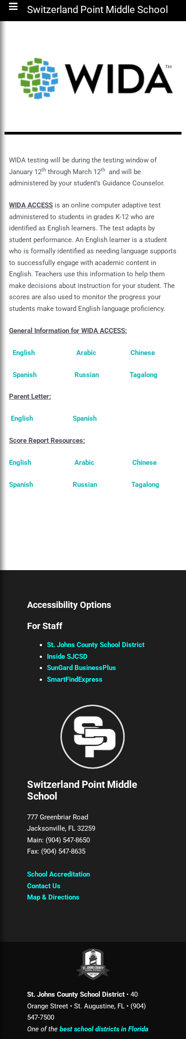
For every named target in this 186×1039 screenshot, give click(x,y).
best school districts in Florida (104, 1029)
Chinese (142, 353)
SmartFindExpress (74, 679)
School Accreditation (58, 874)
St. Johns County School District (95, 645)
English (24, 353)
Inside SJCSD (67, 656)
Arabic (86, 353)
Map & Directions (53, 897)
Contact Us (43, 886)
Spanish (25, 375)
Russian (86, 375)
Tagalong (144, 375)
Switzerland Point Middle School (97, 11)
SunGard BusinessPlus (81, 668)
